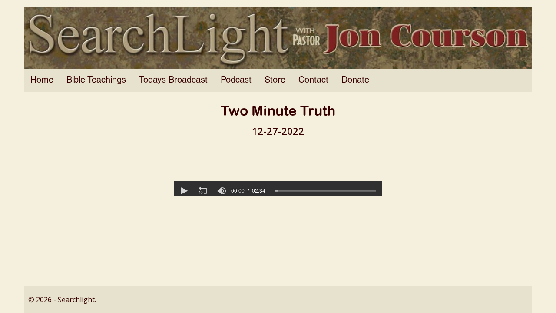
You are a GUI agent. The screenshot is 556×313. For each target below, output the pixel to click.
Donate (355, 80)
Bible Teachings (96, 80)
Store (275, 80)
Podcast (236, 80)
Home (41, 80)
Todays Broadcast (173, 80)
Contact (313, 80)
